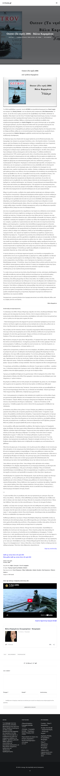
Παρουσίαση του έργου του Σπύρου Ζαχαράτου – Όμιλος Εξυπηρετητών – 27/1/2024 (30, 739)
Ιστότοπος (43, 692)
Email (24, 692)
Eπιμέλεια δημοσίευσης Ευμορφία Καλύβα (46, 620)
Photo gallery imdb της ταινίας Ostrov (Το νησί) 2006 (17, 557)
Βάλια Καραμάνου (12, 654)
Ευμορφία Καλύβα (21, 654)
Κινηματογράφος (22, 37)
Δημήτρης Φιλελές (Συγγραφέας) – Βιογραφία (46, 737)
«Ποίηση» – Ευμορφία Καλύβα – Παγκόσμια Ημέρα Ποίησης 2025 (28, 731)
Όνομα (5, 692)
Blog (5, 654)
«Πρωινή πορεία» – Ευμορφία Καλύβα (27, 724)
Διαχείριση (48, 37)
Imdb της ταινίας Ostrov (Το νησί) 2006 (13, 555)
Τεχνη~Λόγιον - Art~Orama (34, 37)
